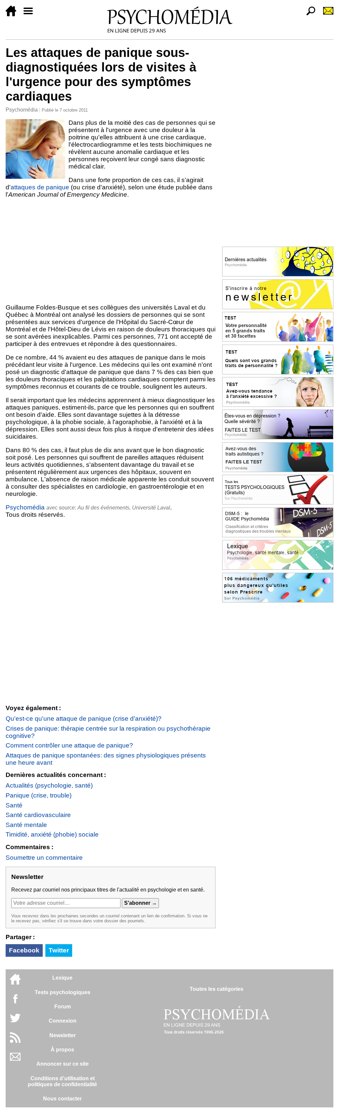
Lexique (62, 978)
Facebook (24, 950)
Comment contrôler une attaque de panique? (69, 745)
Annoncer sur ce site (62, 1064)
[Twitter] (15, 1021)
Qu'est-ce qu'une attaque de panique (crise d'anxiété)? (84, 718)
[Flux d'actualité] (15, 1041)
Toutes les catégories (216, 989)
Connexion (62, 1021)
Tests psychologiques (62, 992)
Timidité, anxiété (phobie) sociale (52, 834)
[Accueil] (14, 14)
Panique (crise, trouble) (39, 795)
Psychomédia (22, 110)
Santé (14, 805)
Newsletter (62, 1035)
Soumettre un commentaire (44, 857)
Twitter (59, 950)
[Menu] (31, 14)
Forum (62, 1006)
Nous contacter (62, 1098)
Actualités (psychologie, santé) (49, 785)
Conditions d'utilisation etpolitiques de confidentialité (62, 1081)
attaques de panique (40, 187)
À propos (62, 1049)
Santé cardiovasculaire (38, 814)
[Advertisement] (111, 251)
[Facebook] (15, 1002)
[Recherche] (308, 14)
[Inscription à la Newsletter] (325, 14)
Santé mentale (26, 824)
